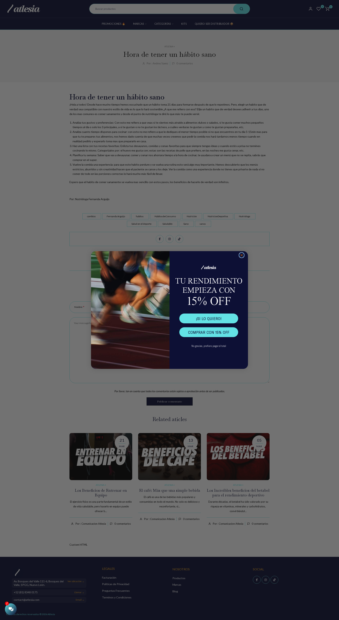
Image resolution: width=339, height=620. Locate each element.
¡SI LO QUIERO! (209, 318)
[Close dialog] (241, 255)
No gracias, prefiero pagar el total (208, 345)
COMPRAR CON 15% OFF (208, 332)
